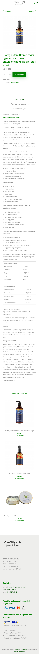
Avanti (31, 11)
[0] (35, 3)
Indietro (8, 11)
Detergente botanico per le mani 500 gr (19, 431)
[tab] (19, 99)
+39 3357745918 (11, 592)
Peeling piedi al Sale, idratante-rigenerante (19, 516)
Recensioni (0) (19, 108)
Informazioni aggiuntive (19, 104)
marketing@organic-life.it (17, 587)
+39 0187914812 (10, 589)
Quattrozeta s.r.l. (19, 652)
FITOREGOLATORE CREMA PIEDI (19, 473)
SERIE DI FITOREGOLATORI (11, 118)
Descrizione (19, 99)
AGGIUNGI (20, 74)
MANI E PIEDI (15, 82)
